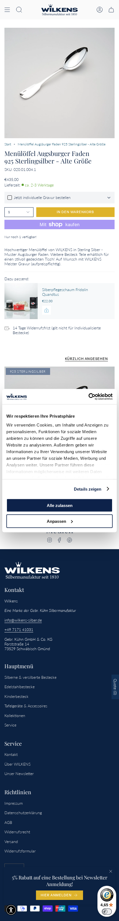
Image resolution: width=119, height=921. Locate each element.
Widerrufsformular (20, 851)
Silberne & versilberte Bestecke (30, 677)
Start (7, 144)
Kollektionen (14, 715)
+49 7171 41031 (18, 629)
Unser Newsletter (19, 773)
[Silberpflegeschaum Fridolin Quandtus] (21, 301)
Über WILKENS (17, 764)
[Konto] (99, 9)
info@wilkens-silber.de (23, 620)
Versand (11, 841)
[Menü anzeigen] (7, 9)
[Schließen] (110, 871)
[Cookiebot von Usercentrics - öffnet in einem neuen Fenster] (88, 396)
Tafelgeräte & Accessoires (25, 705)
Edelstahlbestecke (19, 686)
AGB (8, 822)
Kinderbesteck (16, 696)
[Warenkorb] (111, 9)
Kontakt (11, 754)
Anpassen (56, 521)
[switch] (107, 912)
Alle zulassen (60, 505)
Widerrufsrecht (17, 831)
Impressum (13, 803)
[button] (19, 9)
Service (10, 725)
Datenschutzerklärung (23, 812)
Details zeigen (87, 488)
